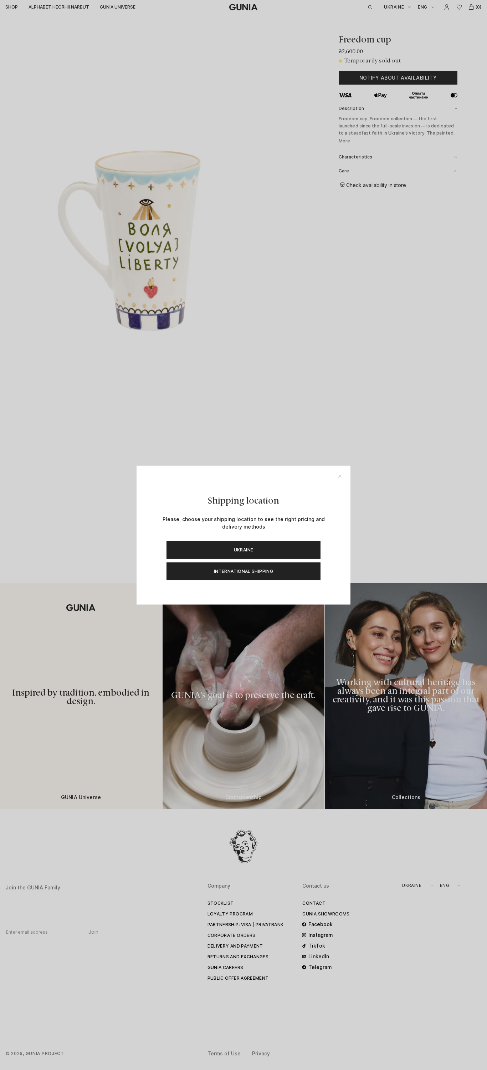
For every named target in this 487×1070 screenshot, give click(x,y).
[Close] (340, 476)
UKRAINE (243, 549)
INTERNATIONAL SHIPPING (243, 571)
